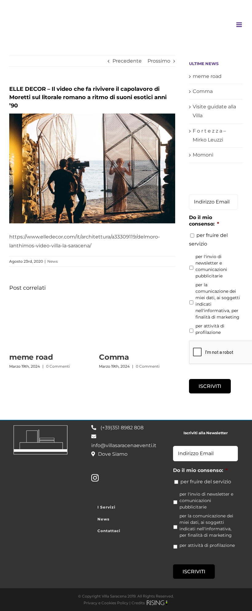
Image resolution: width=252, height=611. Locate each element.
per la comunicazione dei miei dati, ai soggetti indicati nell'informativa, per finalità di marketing (217, 301)
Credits (138, 603)
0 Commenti (58, 366)
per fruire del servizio (205, 482)
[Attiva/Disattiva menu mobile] (239, 24)
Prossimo (159, 61)
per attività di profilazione (209, 329)
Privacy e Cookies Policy (106, 603)
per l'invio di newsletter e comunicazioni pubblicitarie (211, 266)
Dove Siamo (113, 454)
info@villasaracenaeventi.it (123, 445)
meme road (31, 357)
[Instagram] (95, 477)
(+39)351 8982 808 (122, 428)
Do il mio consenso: (204, 221)
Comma (114, 357)
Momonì (203, 155)
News (52, 261)
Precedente (127, 61)
